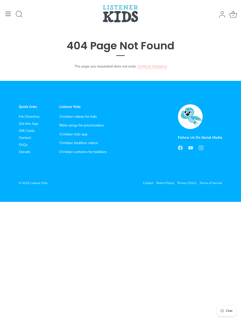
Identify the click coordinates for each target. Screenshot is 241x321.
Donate (24, 151)
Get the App (28, 123)
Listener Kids (38, 183)
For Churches (29, 116)
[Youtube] (190, 147)
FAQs (23, 144)
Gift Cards (27, 130)
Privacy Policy (187, 183)
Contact (25, 137)
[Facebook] (180, 147)
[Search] (19, 14)
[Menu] (8, 14)
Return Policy (165, 183)
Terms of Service (211, 183)
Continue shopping (152, 66)
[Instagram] (201, 147)
